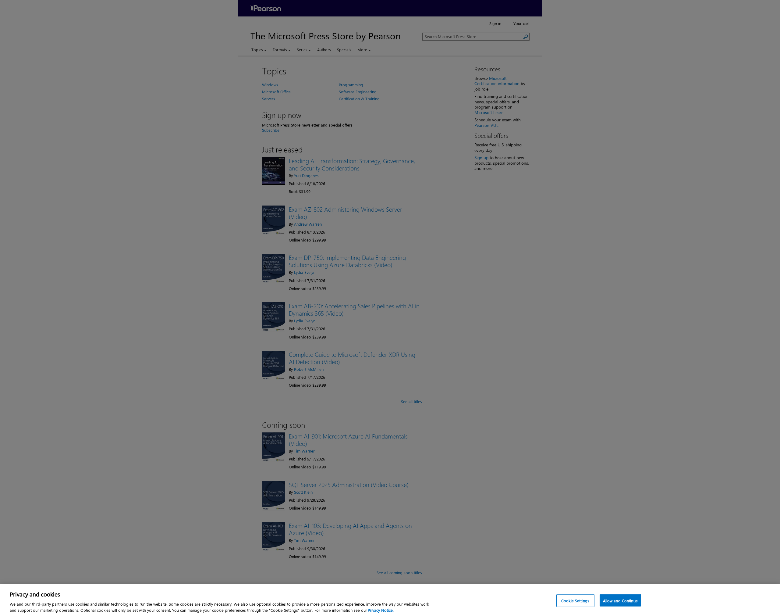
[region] (390, 600)
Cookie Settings (575, 600)
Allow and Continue (620, 600)
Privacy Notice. (381, 609)
